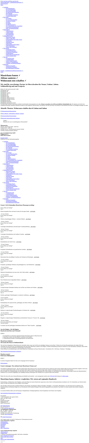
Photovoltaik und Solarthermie (12, 54)
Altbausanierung (9, 31)
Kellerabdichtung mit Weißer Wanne (14, 39)
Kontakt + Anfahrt (9, 2)
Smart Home (9, 43)
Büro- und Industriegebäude (12, 28)
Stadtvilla (3, 426)
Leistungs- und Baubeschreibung (13, 63)
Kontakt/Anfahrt (4, 137)
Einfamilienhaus (4, 421)
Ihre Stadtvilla (9, 13)
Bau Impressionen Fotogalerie (12, 68)
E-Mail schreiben (9, 436)
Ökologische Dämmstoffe (11, 52)
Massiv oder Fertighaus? (11, 47)
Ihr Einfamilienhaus (10, 8)
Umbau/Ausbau (9, 32)
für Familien (8, 18)
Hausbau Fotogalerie (10, 65)
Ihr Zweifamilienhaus (11, 9)
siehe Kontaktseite (9, 414)
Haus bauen (6, 17)
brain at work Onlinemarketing (7, 439)
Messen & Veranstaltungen (12, 62)
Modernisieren (6, 29)
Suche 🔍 (21, 2)
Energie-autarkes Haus (11, 55)
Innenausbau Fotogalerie (11, 67)
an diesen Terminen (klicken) (11, 130)
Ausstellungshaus (10, 59)
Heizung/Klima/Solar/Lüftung (12, 44)
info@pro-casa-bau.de (9, 408)
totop (2, 438)
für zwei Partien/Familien (11, 19)
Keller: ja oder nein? (10, 38)
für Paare (8, 22)
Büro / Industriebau (5, 428)
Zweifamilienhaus (4, 423)
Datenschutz (16, 2)
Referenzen (5, 64)
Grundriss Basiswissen (11, 16)
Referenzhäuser (4, 363)
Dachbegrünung (9, 53)
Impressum (3, 2)
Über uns (5, 57)
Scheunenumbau (9, 33)
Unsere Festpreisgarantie (11, 60)
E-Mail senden (65, 376)
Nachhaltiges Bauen (10, 49)
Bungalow (3, 425)
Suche (2, 72)
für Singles (8, 23)
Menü (2, 5)
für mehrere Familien (10, 21)
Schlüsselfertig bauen (8, 36)
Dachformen (9, 40)
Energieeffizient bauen (11, 50)
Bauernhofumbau (10, 34)
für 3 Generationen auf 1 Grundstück (14, 26)
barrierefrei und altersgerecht (12, 27)
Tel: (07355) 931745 (5, 405)
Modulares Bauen (10, 42)
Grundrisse (5, 7)
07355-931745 (53, 376)
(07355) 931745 (4, 3)
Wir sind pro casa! (10, 58)
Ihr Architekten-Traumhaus (12, 14)
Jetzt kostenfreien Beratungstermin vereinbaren (11, 351)
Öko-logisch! (6, 48)
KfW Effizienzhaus (10, 45)
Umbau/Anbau (4, 433)
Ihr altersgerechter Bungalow (12, 12)
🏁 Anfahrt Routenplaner (6, 416)
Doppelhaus (3, 424)
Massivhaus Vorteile (10, 37)
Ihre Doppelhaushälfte (11, 11)
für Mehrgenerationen (11, 24)
